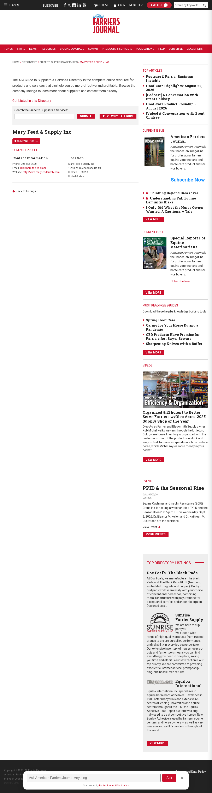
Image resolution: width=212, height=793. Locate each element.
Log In (121, 5)
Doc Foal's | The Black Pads (172, 572)
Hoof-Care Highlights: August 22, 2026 (174, 88)
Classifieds (195, 48)
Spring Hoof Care (160, 320)
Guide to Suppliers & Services (59, 62)
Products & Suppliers (117, 48)
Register (136, 5)
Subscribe (50, 5)
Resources (48, 48)
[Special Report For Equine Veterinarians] (154, 253)
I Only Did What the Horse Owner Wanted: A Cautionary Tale (175, 209)
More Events (156, 534)
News (33, 48)
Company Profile (27, 141)
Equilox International (188, 683)
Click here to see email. (33, 168)
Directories (29, 62)
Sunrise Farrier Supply (189, 617)
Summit (93, 48)
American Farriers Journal (187, 139)
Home (15, 62)
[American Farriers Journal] (154, 152)
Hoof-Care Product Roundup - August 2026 (171, 106)
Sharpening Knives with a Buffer (174, 343)
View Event (150, 527)
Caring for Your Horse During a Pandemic (172, 327)
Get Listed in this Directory (31, 101)
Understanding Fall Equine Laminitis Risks (171, 200)
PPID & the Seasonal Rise (173, 488)
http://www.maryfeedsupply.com (41, 172)
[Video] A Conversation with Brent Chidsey (175, 115)
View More (153, 219)
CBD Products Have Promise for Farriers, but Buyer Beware (173, 336)
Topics (14, 5)
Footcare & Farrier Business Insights (169, 78)
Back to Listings (26, 191)
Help (161, 48)
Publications (145, 48)
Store (21, 48)
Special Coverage (72, 48)
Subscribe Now (180, 281)
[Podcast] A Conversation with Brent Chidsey (172, 97)
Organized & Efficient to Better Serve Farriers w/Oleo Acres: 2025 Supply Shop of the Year (174, 417)
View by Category (120, 116)
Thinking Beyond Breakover (174, 193)
